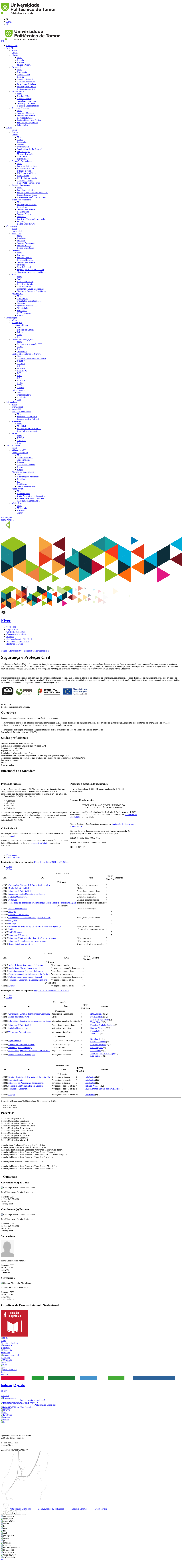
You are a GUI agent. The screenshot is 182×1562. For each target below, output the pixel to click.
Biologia (12, 911)
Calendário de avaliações (16, 634)
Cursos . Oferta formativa (11, 651)
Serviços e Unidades (20, 108)
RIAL (19, 443)
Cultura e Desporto (20, 452)
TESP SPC (11, 627)
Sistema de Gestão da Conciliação (31, 272)
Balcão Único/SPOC (26, 224)
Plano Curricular (13, 857)
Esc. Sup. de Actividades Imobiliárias (32, 192)
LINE (19, 378)
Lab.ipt (20, 332)
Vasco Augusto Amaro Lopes (102, 1053)
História (15, 55)
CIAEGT (21, 363)
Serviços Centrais (24, 257)
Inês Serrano (95, 1050)
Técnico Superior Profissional (29, 149)
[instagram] (8, 1514)
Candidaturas (11, 45)
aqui (13, 836)
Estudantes (16, 233)
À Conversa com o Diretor (17, 641)
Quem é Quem (100, 1509)
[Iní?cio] (29, 15)
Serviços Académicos (26, 115)
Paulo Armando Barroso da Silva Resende (102, 1089)
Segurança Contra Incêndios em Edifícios (25, 1086)
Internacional (11, 402)
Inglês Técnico (14, 1040)
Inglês (10, 929)
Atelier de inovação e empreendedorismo (25, 965)
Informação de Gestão (26, 86)
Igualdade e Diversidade (27, 306)
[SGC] (4, 1412)
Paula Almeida (96, 1017)
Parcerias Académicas (21, 185)
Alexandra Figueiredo (99, 1020)
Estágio (11, 986)
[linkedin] (18, 1514)
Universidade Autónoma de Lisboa (31, 197)
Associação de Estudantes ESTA (31, 498)
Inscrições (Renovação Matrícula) (31, 219)
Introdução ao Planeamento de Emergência (26, 1083)
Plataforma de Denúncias (20, 1509)
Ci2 (18, 349)
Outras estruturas (19, 390)
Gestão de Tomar (24, 98)
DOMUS (21, 368)
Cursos (15, 135)
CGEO (20, 347)
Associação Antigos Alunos (28, 501)
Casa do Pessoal (24, 267)
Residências (22, 484)
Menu (14, 50)
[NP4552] (5, 1410)
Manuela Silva (96, 1031)
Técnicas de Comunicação (19, 1032)
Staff (14, 274)
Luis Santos (95, 1056)
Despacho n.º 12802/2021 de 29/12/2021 (51, 862)
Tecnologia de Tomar (26, 103)
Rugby (20, 467)
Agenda (19, 1385)
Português (12, 900)
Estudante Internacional (21, 412)
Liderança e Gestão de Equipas (21, 1044)
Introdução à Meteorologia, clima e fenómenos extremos (32, 938)
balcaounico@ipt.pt (39, 843)
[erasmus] (5, 1417)
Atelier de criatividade (17, 909)
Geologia (12, 923)
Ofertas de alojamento (26, 486)
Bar (18, 481)
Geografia (12, 920)
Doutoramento (23, 147)
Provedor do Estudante (26, 84)
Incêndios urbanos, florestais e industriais (25, 971)
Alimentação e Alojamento (23, 472)
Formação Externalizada (22, 161)
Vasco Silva (95, 1022)
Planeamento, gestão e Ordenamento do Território (29, 974)
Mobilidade (16, 421)
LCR (19, 373)
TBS (19, 399)
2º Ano (9, 869)
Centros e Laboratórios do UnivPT (26, 354)
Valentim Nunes (91, 1086)
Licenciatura (22, 142)
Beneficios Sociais (25, 284)
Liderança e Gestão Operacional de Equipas (26, 894)
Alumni (20, 315)
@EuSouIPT (17, 294)
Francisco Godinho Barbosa (102, 1025)
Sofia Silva (95, 1033)
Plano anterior (12, 855)
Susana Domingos (98, 1042)
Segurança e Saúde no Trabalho (30, 269)
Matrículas (21, 216)
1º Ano (9, 866)
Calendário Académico (16, 632)
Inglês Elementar (15, 932)
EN (7, 24)
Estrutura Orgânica (79, 1509)
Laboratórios (22, 125)
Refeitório (21, 479)
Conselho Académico (26, 82)
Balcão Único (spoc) (25, 248)
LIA (19, 337)
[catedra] (5, 1420)
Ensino (9, 127)
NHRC (20, 383)
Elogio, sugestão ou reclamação (50, 1509)
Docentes (16, 250)
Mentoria (21, 303)
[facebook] (3, 1514)
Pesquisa (8, 517)
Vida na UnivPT (13, 445)
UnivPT (9, 48)
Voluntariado (22, 308)
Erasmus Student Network (28, 419)
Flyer (6, 620)
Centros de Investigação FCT (24, 339)
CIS (18, 366)
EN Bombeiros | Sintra (26, 173)
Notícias (6, 1385)
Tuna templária (23, 460)
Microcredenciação (25, 154)
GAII (19, 334)
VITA (19, 385)
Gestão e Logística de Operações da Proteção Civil (29, 1077)
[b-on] (4, 1422)
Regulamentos (23, 212)
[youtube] (13, 1514)
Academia (21, 397)
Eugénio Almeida (97, 1028)
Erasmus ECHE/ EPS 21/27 (29, 428)
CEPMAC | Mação (25, 180)
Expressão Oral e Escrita (18, 914)
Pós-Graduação (23, 151)
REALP (15, 433)
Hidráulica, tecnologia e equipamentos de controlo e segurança (34, 926)
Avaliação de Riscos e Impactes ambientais (26, 968)
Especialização (23, 159)
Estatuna (20, 462)
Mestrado (21, 144)
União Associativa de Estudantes (31, 496)
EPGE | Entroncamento (27, 178)
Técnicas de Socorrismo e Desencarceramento (27, 980)
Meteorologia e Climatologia (20, 1047)
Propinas (20, 221)
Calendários (22, 207)
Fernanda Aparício (98, 1044)
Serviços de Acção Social (27, 123)
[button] (2, 1560)
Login (8, 21)
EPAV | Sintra (23, 175)
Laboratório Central (20, 325)
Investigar (21, 265)
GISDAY (5, 1395)
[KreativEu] (6, 1415)
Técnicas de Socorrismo (18, 1089)
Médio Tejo (16, 503)
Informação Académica (21, 200)
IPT (3, 41)
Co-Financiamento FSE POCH (19, 639)
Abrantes (21, 510)
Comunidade (11, 226)
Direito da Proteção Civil (18, 888)
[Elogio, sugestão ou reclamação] (8, 1398)
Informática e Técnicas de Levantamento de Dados (29, 1021)
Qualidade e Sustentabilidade (29, 301)
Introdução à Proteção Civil (19, 891)
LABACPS (22, 371)
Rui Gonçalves (96, 1047)
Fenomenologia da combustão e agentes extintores (29, 917)
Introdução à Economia (18, 935)
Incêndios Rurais (15, 1080)
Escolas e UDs (18, 91)
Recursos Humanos (25, 118)
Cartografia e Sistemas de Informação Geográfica (29, 885)
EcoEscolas (22, 310)
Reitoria (20, 77)
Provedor (21, 241)
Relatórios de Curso (14, 644)
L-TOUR (21, 380)
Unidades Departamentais (28, 106)
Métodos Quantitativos (17, 897)
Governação (17, 67)
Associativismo (18, 489)
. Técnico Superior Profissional (36, 651)
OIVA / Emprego (24, 313)
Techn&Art (22, 351)
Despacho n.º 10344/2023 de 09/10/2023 (51, 991)
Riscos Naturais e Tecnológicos (21, 1055)
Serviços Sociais (24, 214)
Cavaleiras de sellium (26, 465)
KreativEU (16, 409)
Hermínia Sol (96, 1039)
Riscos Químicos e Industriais (20, 944)
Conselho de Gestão (25, 79)
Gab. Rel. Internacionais (27, 431)
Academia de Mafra (25, 168)
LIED (19, 375)
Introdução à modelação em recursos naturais (27, 941)
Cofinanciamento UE (26, 89)
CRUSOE (21, 440)
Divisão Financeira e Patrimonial (31, 120)
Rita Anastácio (96, 1014)
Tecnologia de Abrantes (27, 101)
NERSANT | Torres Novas (28, 183)
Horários (10, 636)
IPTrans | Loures (24, 171)
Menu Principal (7, 520)
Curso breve (22, 156)
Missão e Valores (24, 65)
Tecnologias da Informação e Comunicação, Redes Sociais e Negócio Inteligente (42, 903)
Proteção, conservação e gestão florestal (25, 977)
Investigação (11, 318)
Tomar (20, 513)
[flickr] (23, 1514)
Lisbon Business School (27, 195)
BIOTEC (21, 361)
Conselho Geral (23, 74)
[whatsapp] (28, 1514)
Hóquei (20, 469)
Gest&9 (20, 387)
